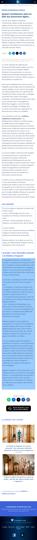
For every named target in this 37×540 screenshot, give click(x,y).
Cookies (32, 527)
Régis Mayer (15, 59)
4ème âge (12, 5)
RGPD (28, 527)
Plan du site (11, 527)
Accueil (6, 5)
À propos (4, 527)
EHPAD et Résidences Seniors (26, 5)
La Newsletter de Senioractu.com (18, 507)
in (20, 53)
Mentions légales (20, 527)
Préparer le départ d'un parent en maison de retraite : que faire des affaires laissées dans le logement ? (18, 478)
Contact (19, 528)
